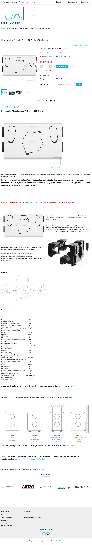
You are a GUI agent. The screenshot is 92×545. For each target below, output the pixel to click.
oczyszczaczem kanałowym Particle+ (30, 459)
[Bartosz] (82, 487)
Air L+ (72, 386)
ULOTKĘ (8, 260)
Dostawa (3, 515)
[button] (5, 511)
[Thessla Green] (80, 45)
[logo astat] (28, 487)
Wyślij (79, 84)
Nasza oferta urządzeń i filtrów (33, 517)
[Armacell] (10, 487)
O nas (26, 515)
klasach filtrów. (40, 469)
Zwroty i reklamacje (6, 517)
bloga (17, 469)
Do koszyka (60, 66)
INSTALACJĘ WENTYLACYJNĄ (33, 202)
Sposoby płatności (6, 525)
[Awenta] (64, 487)
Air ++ (61, 386)
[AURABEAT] (46, 487)
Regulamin (4, 520)
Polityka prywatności (7, 523)
